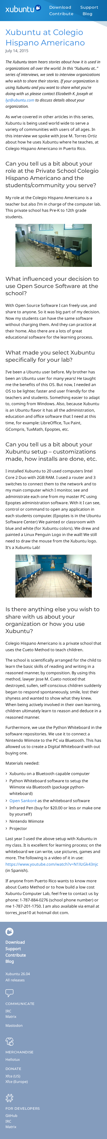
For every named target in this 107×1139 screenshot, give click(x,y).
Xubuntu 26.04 (17, 973)
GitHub (11, 1115)
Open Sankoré (23, 800)
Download (60, 7)
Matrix (10, 1016)
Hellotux (12, 1059)
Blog (88, 13)
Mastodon (14, 1025)
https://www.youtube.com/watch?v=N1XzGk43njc (51, 864)
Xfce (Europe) (16, 1081)
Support (89, 7)
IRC (8, 1011)
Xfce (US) (12, 1076)
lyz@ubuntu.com (19, 100)
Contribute (61, 13)
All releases (15, 980)
